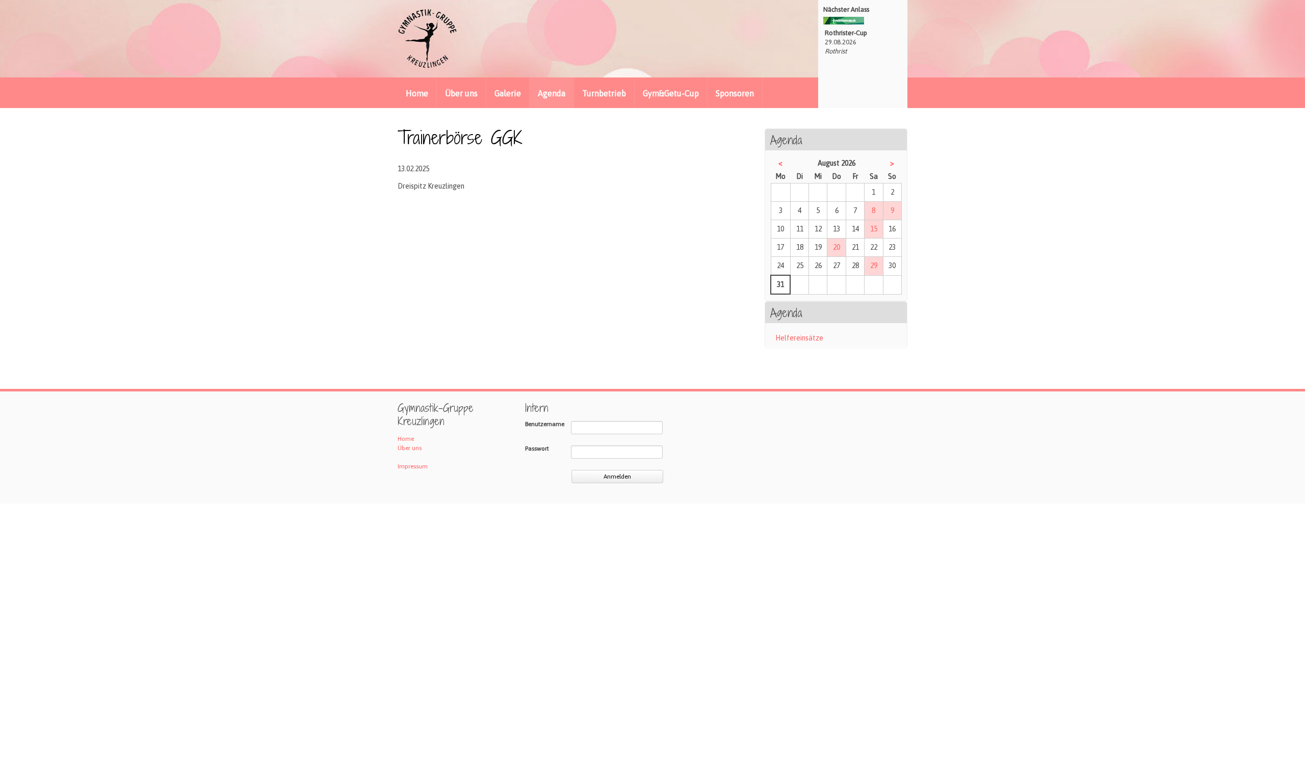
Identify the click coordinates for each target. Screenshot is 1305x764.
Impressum (413, 466)
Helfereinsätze (799, 338)
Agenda (551, 93)
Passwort (537, 448)
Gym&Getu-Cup (671, 93)
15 (873, 229)
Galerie (507, 93)
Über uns (461, 93)
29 (873, 265)
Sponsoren (735, 93)
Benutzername (544, 424)
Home (417, 93)
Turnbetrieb (604, 93)
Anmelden (617, 476)
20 (836, 247)
